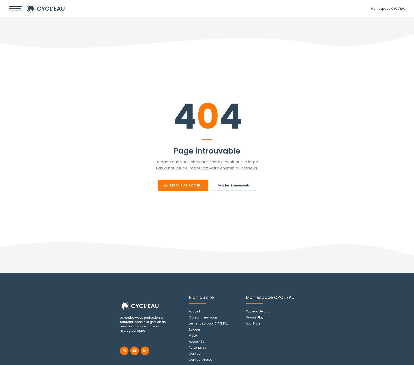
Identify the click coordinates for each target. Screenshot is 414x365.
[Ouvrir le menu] (15, 8)
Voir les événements (234, 185)
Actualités (196, 341)
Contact (195, 353)
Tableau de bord (258, 311)
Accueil (194, 311)
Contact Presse (200, 359)
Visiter (193, 335)
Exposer (194, 329)
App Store (253, 323)
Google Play (254, 317)
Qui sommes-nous (203, 317)
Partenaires (197, 347)
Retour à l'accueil (186, 185)
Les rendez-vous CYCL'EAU (209, 323)
